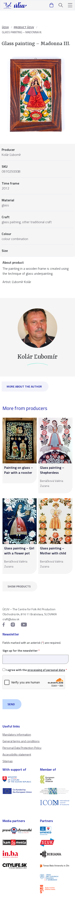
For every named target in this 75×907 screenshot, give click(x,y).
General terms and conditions (21, 741)
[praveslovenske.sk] (18, 831)
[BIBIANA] (56, 854)
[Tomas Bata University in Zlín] (56, 866)
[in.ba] (18, 854)
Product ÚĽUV (24, 27)
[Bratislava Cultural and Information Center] (56, 889)
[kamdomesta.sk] (18, 842)
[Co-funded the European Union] (18, 791)
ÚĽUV (5, 27)
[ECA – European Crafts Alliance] (56, 779)
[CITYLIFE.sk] (18, 866)
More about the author (24, 386)
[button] (70, 5)
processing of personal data (46, 670)
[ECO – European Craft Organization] (56, 791)
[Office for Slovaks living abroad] (56, 877)
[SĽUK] (56, 842)
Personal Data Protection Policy (21, 748)
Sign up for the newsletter (21, 650)
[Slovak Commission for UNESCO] (56, 831)
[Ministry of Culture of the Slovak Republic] (18, 779)
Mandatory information (16, 734)
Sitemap (7, 761)
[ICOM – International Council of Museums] (56, 803)
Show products (19, 586)
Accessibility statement (16, 754)
